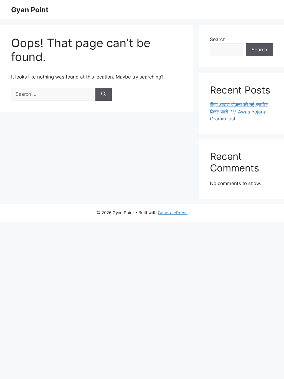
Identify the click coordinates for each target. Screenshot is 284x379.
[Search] (103, 94)
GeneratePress (172, 212)
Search (217, 39)
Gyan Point (30, 10)
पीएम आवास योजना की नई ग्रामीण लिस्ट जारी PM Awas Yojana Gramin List (239, 112)
